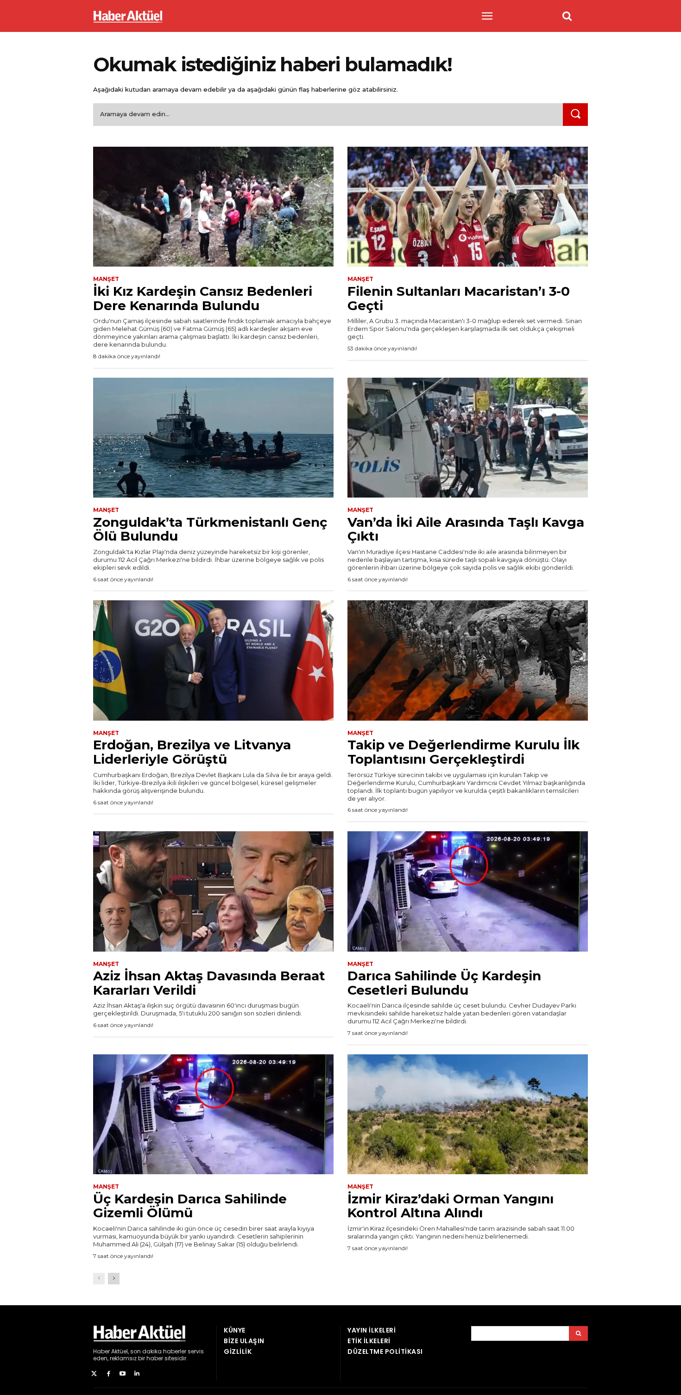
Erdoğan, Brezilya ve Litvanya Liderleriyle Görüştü (192, 752)
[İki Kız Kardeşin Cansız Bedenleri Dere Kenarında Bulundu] (213, 207)
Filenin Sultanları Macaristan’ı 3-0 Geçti (458, 298)
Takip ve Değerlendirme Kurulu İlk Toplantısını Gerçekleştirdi (463, 752)
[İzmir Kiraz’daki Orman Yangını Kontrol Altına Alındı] (467, 1114)
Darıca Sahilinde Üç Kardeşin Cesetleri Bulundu (444, 983)
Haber (101, 1351)
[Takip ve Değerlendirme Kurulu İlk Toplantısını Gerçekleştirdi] (467, 660)
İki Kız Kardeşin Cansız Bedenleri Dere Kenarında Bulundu (202, 298)
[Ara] (575, 114)
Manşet (106, 279)
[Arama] (578, 1333)
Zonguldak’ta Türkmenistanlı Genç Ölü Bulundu (210, 529)
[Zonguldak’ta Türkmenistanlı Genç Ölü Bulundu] (213, 438)
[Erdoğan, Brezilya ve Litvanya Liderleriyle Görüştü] (213, 660)
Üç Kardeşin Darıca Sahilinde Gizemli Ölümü (190, 1206)
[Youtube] (123, 1374)
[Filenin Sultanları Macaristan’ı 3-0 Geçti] (467, 207)
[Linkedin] (137, 1374)
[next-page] (114, 1278)
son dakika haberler (158, 1351)
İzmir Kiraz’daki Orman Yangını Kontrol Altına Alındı (450, 1206)
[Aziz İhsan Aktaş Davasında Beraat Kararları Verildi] (213, 891)
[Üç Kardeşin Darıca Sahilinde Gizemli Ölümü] (213, 1114)
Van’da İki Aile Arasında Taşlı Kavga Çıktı (465, 529)
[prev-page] (99, 1278)
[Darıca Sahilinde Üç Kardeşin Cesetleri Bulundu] (467, 891)
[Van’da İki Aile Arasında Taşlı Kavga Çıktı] (467, 438)
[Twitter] (94, 1374)
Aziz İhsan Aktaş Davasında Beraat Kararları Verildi (209, 983)
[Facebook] (109, 1374)
